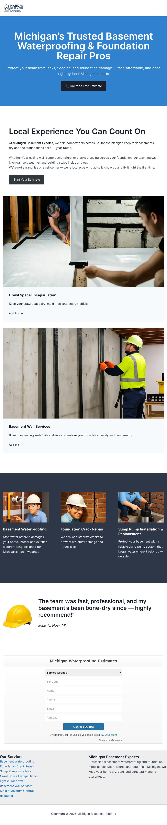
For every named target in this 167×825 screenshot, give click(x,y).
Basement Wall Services (16, 786)
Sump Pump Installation (16, 771)
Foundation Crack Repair (17, 766)
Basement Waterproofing (17, 761)
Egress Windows (11, 781)
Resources (7, 796)
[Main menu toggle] (158, 8)
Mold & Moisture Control (17, 791)
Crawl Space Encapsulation (19, 776)
